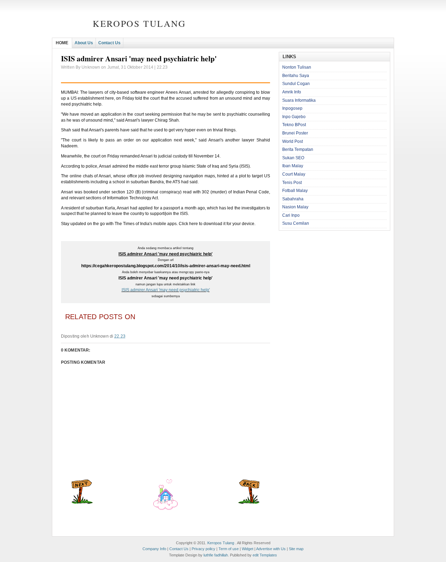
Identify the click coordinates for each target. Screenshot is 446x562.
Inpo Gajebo (294, 116)
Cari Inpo (291, 215)
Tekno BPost (294, 124)
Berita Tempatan (297, 149)
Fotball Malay (295, 190)
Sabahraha (292, 199)
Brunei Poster (295, 133)
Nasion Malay (295, 207)
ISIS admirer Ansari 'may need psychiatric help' (166, 289)
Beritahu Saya (295, 75)
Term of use (228, 549)
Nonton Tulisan (296, 67)
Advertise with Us (271, 549)
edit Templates (265, 555)
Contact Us (109, 42)
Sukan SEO (293, 157)
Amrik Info (291, 92)
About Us (84, 42)
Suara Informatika (299, 100)
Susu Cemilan (295, 223)
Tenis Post (292, 182)
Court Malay (293, 174)
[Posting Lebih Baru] (82, 502)
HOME (62, 42)
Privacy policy (203, 549)
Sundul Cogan (296, 83)
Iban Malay (292, 165)
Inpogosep (292, 108)
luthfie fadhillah (215, 555)
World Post (292, 141)
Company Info (154, 549)
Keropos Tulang (139, 23)
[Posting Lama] (249, 502)
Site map (296, 549)
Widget (247, 549)
